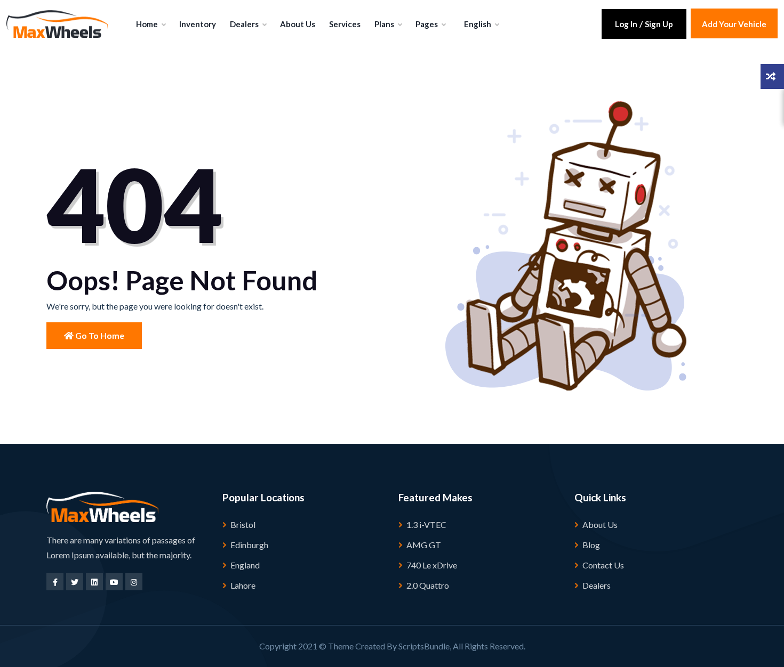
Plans (385, 24)
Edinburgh (249, 545)
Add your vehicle (734, 24)
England (245, 565)
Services (345, 24)
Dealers (245, 24)
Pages (427, 24)
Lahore (242, 585)
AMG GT (423, 545)
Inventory (197, 24)
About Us (297, 24)
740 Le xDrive (431, 565)
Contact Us (603, 565)
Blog (591, 545)
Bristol (242, 524)
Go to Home (99, 335)
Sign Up (659, 24)
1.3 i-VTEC (426, 524)
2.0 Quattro (427, 585)
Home (147, 24)
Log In (626, 24)
